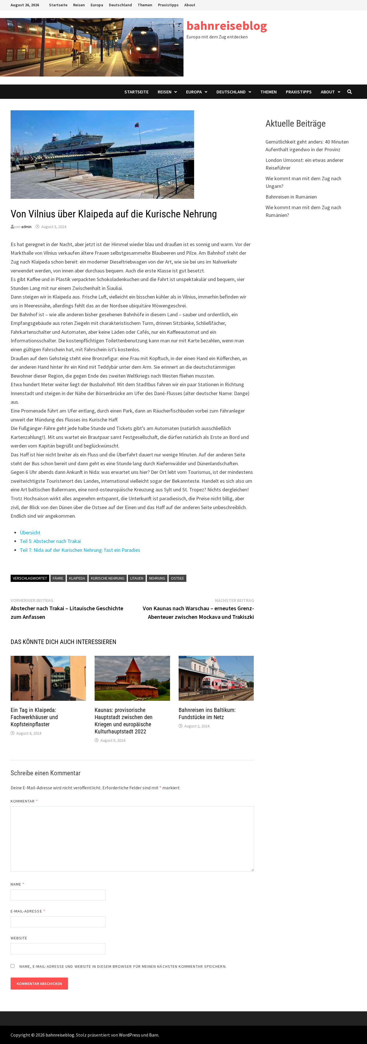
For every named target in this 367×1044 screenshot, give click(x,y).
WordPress (129, 1035)
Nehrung (157, 578)
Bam (153, 1035)
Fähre (58, 578)
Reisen (79, 4)
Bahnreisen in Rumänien (291, 196)
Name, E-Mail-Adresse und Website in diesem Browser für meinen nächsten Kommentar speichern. (123, 966)
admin (26, 226)
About (189, 4)
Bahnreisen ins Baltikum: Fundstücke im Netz (207, 714)
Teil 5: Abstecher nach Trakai (50, 541)
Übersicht (30, 532)
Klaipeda (77, 578)
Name (17, 884)
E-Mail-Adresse (28, 911)
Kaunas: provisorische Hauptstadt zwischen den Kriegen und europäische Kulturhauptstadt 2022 (124, 721)
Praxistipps (168, 4)
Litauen (136, 578)
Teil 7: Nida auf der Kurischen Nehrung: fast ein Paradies (80, 550)
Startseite (58, 4)
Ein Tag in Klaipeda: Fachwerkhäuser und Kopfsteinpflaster (34, 717)
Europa (97, 4)
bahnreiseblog (226, 25)
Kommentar (24, 801)
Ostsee (177, 578)
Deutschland (120, 4)
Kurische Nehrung (107, 578)
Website (19, 938)
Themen (145, 4)
